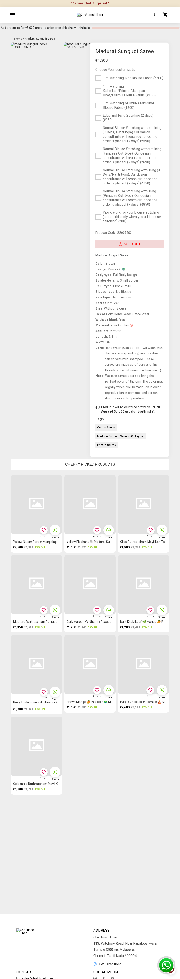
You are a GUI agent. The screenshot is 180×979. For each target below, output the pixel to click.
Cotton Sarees (106, 427)
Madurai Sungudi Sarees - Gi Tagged (120, 436)
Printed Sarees (106, 445)
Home (18, 38)
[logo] (90, 15)
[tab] (90, 464)
